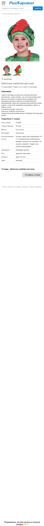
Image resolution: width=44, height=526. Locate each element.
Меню (4, 4)
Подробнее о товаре (10, 119)
